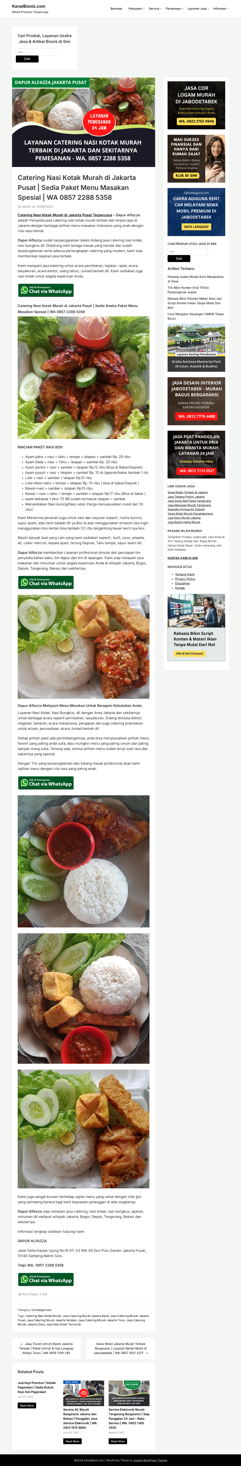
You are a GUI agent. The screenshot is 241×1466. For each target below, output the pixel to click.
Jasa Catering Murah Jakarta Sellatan (52, 1320)
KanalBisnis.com (28, 6)
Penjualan (135, 8)
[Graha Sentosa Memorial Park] (196, 371)
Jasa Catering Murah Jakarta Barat (86, 1316)
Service (154, 8)
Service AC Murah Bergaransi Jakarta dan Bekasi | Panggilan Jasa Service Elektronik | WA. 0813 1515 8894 (80, 1418)
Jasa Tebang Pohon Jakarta (186, 496)
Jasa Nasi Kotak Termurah (63, 1324)
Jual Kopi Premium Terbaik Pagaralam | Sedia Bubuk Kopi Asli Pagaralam (37, 1387)
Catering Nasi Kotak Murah (43, 1316)
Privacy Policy (185, 579)
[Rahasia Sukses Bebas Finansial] (196, 181)
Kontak (180, 588)
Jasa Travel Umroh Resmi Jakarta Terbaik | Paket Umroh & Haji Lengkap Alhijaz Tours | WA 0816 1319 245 (46, 1348)
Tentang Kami (184, 574)
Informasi (219, 8)
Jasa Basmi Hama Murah (184, 522)
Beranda (116, 8)
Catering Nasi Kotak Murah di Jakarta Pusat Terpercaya (65, 215)
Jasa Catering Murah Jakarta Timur (101, 1320)
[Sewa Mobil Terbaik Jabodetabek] (196, 235)
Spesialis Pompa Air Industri (186, 509)
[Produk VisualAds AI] (196, 660)
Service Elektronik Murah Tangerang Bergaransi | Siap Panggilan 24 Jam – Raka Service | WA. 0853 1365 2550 (129, 1418)
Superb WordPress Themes (150, 1460)
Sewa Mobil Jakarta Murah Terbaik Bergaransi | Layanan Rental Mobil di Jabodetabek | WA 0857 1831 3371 (120, 1348)
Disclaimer (182, 583)
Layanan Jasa (197, 8)
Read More (27, 1405)
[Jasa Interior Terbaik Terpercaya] (196, 424)
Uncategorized (41, 1310)
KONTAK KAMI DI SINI (183, 558)
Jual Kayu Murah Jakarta (184, 518)
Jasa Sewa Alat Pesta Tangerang (189, 501)
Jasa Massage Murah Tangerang (189, 505)
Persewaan (173, 8)
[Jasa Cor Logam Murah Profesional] (196, 128)
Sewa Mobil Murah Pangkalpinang (190, 513)
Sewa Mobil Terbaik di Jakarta (188, 492)
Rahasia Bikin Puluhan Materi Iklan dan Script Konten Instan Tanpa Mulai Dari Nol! (195, 303)
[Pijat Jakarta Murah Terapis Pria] (196, 477)
